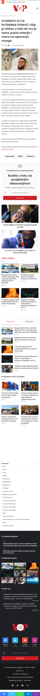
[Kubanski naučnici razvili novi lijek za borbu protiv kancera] (29, 268)
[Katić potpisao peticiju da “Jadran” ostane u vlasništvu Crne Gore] (20, 580)
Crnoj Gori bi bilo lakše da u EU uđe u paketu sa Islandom (10, 395)
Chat (4, 472)
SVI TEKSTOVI (7, 497)
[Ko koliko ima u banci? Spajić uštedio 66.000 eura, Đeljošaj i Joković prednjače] (29, 410)
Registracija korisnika (10, 494)
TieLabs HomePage (9, 500)
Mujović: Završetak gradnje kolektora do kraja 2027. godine (10, 419)
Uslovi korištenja (8, 516)
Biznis (5, 469)
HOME (5, 475)
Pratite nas (6, 589)
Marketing (24, 674)
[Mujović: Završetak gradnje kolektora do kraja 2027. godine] (10, 410)
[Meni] (37, 9)
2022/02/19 (35, 600)
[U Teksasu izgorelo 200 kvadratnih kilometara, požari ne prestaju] (10, 293)
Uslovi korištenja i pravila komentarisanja (16, 519)
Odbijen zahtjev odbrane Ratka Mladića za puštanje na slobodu (26, 367)
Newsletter (6, 485)
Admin (6, 45)
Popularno (10, 321)
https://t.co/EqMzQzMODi (24, 598)
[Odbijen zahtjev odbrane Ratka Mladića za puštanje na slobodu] (7, 369)
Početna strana (8, 491)
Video (4, 522)
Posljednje (29, 321)
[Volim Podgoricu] (20, 8)
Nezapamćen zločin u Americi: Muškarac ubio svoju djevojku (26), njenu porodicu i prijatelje (10, 279)
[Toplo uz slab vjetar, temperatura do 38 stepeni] (32, 580)
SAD (21, 156)
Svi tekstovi (16, 674)
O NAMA (5, 488)
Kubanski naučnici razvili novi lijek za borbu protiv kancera (29, 277)
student (31, 156)
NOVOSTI (12, 16)
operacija (10, 156)
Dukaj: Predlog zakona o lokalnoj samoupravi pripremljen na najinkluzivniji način (29, 396)
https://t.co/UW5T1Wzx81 (14, 608)
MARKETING (7, 482)
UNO (4, 513)
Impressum (6, 479)
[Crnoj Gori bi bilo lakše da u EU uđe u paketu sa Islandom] (10, 386)
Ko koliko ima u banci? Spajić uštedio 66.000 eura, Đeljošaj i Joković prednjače (29, 420)
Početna (5, 16)
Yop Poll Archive (8, 525)
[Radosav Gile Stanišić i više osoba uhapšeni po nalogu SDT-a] (7, 580)
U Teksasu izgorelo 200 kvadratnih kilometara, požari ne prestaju (10, 302)
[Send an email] (8, 45)
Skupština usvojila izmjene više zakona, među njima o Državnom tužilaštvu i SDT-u (29, 303)
